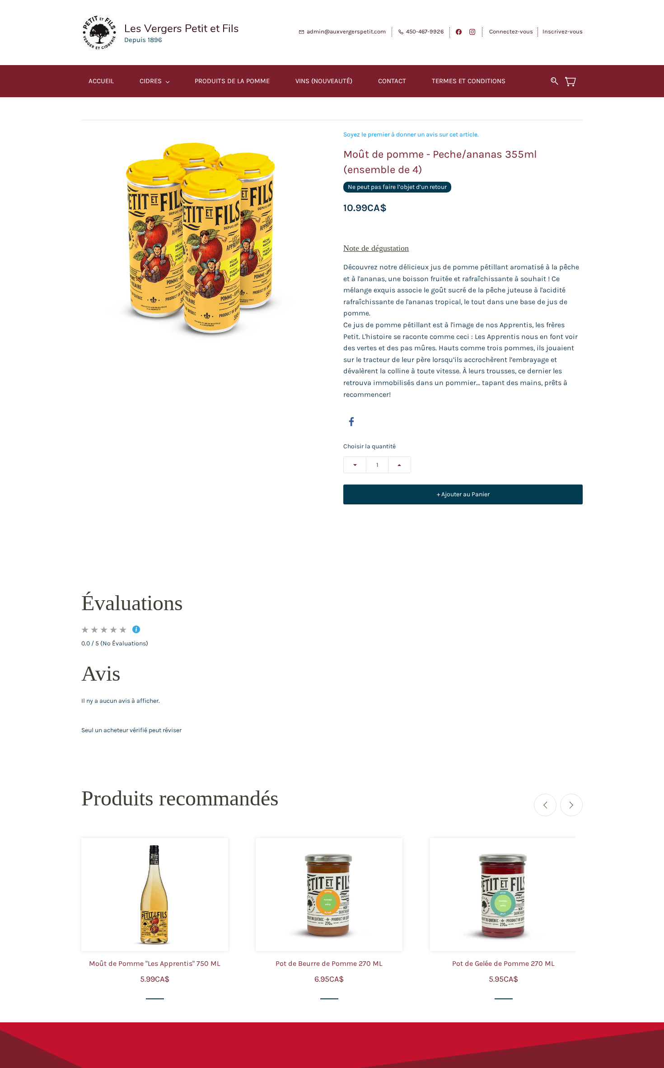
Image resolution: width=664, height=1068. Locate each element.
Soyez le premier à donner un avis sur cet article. (411, 135)
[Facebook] (351, 421)
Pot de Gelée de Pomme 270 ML (503, 963)
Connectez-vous (511, 31)
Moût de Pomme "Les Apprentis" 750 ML (154, 963)
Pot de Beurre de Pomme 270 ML (329, 963)
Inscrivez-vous (562, 31)
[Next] (571, 805)
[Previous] (545, 805)
